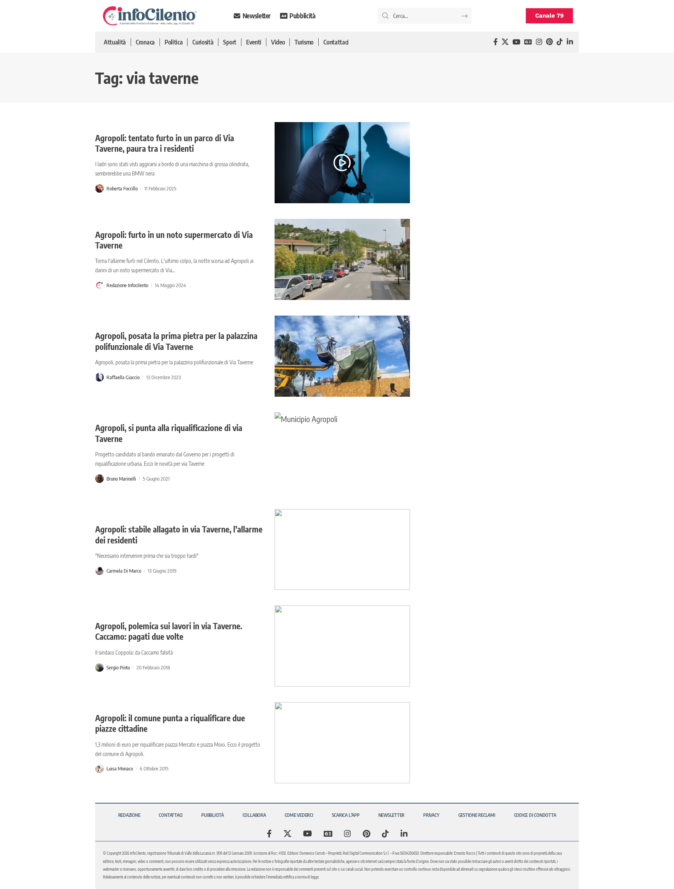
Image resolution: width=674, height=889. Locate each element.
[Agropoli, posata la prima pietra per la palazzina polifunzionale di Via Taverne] (342, 356)
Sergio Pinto (118, 667)
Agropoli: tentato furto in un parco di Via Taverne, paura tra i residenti (164, 143)
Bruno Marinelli (121, 479)
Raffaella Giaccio (123, 377)
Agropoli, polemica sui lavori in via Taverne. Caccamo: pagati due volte (168, 631)
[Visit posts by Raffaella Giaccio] (99, 377)
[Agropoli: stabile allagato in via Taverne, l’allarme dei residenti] (342, 549)
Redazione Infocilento (127, 285)
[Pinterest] (549, 42)
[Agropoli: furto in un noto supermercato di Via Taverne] (342, 259)
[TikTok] (560, 42)
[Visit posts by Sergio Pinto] (99, 667)
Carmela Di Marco (123, 571)
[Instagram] (539, 42)
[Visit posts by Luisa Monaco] (99, 768)
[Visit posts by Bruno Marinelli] (99, 478)
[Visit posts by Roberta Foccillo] (99, 188)
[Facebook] (495, 42)
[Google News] (528, 42)
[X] (505, 42)
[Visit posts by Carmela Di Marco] (99, 570)
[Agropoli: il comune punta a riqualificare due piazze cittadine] (342, 742)
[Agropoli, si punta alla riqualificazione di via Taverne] (342, 452)
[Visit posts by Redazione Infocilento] (99, 285)
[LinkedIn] (570, 42)
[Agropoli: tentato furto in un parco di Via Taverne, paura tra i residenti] (342, 162)
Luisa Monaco (119, 768)
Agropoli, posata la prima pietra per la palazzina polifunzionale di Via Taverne (176, 340)
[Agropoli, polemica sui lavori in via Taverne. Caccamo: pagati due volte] (342, 646)
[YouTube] (516, 42)
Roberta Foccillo (122, 188)
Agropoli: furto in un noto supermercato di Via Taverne (174, 239)
